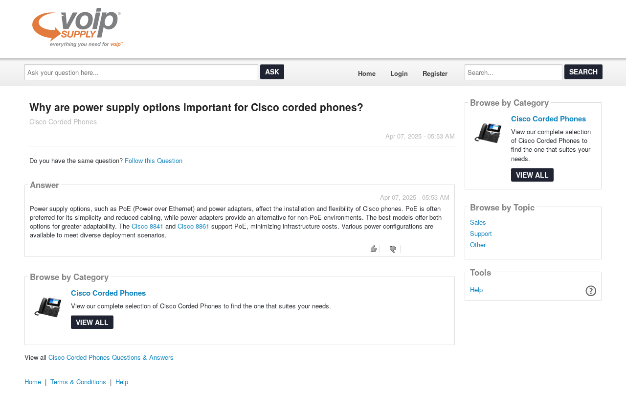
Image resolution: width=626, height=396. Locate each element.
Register (435, 73)
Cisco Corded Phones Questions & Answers (111, 357)
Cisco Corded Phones (108, 292)
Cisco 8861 (193, 226)
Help (476, 289)
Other (478, 244)
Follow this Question (153, 160)
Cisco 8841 (147, 226)
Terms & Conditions (78, 381)
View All (92, 322)
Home (367, 73)
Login (399, 73)
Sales (478, 222)
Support (481, 233)
